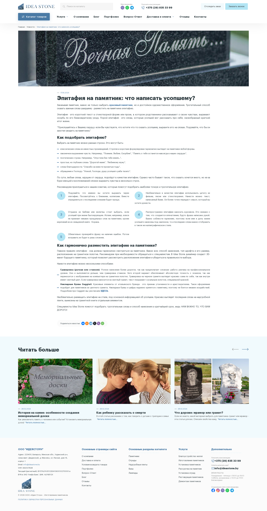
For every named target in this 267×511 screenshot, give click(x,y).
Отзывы (184, 17)
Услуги (61, 17)
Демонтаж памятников (190, 481)
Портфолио (111, 17)
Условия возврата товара (94, 465)
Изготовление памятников (191, 460)
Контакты (200, 17)
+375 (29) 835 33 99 (159, 7)
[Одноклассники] (87, 323)
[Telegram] (90, 323)
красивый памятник (121, 105)
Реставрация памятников (191, 477)
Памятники (134, 456)
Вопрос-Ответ (133, 17)
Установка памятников (190, 465)
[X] (94, 323)
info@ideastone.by (31, 464)
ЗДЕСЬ (104, 291)
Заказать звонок (236, 6)
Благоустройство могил (191, 456)
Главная (21, 27)
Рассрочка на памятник (190, 469)
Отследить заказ (212, 6)
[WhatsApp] (102, 323)
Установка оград (187, 473)
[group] (55, 392)
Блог (96, 17)
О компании (81, 17)
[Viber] (98, 323)
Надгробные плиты (138, 465)
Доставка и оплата (159, 17)
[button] (235, 350)
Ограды (132, 460)
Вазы (131, 469)
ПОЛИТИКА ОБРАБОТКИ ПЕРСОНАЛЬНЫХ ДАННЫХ (40, 499)
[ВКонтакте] (83, 323)
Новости (31, 27)
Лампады (133, 473)
